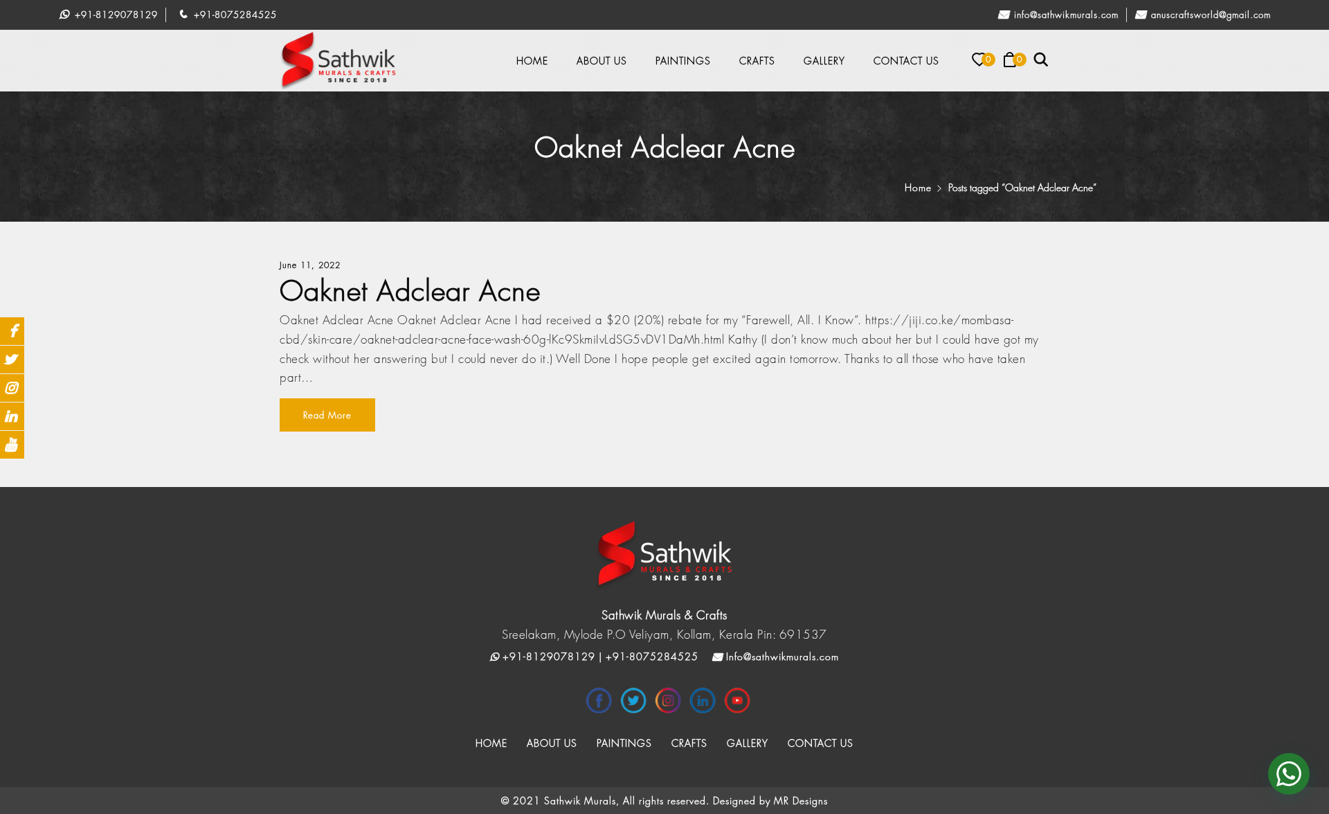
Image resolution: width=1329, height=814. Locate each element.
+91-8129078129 (114, 14)
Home (918, 187)
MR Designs (801, 800)
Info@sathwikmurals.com (1065, 14)
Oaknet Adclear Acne (410, 290)
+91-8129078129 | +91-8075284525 (598, 656)
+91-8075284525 (233, 14)
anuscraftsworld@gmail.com (1209, 14)
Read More (327, 415)
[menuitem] (532, 60)
